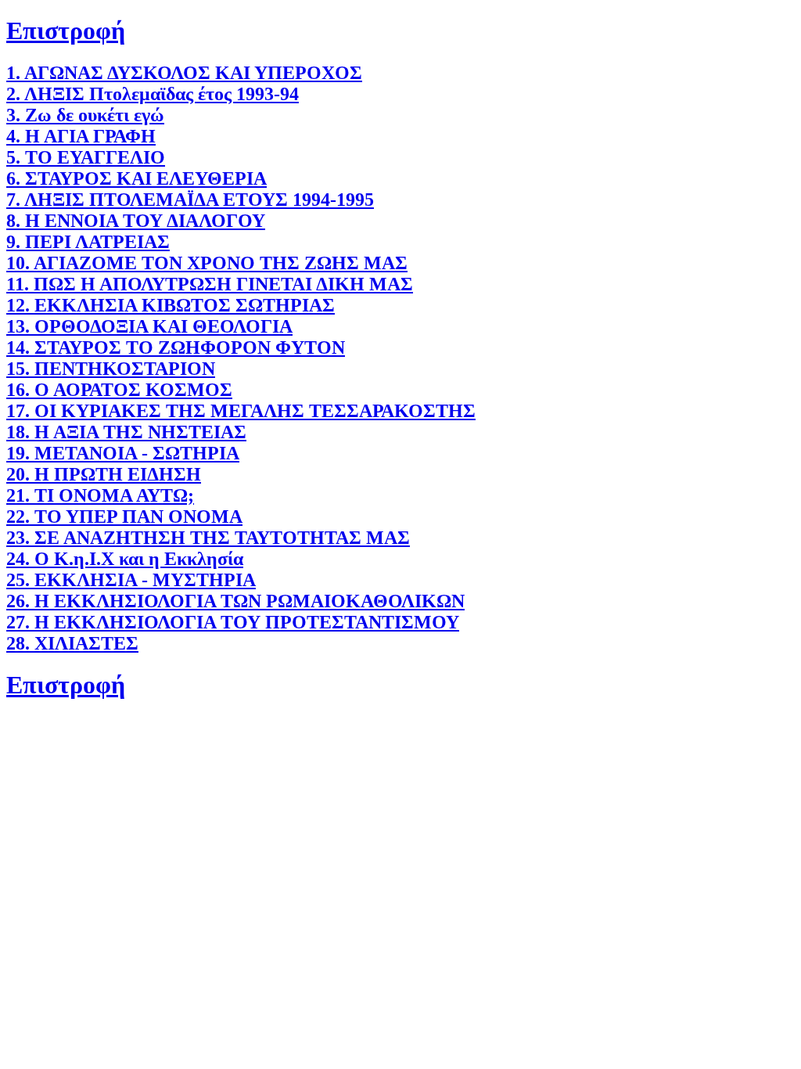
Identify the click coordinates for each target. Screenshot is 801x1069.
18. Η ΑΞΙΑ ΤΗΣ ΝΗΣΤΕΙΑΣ (126, 432)
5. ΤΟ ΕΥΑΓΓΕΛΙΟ (85, 157)
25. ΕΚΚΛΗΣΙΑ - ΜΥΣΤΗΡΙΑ (131, 580)
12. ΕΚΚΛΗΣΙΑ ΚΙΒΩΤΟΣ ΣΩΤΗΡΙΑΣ (170, 305)
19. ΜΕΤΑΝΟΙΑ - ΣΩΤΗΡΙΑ (122, 453)
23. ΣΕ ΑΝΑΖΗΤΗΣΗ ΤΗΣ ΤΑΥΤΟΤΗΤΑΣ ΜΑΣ (208, 537)
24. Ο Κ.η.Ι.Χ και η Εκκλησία (124, 559)
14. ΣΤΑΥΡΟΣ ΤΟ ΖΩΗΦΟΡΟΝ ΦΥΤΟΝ (175, 347)
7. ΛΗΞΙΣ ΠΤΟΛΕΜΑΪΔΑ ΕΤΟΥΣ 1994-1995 (190, 199)
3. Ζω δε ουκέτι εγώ (85, 115)
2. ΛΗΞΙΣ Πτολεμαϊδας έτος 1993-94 (152, 94)
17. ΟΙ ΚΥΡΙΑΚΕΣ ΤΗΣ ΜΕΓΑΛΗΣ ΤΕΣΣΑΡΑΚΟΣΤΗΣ (241, 411)
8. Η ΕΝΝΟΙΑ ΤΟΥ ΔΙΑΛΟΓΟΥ (135, 221)
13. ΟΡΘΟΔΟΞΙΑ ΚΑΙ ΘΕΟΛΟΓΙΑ (149, 326)
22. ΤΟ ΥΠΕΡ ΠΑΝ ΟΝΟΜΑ (124, 516)
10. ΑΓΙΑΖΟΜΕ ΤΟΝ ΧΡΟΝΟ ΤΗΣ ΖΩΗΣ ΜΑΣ (207, 263)
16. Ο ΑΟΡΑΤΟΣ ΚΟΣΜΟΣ (119, 390)
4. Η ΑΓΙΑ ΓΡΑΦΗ (81, 136)
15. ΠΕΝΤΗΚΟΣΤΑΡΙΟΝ (110, 368)
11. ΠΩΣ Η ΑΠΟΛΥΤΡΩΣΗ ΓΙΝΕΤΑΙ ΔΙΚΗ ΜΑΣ (209, 284)
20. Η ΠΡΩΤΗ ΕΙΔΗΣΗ (103, 474)
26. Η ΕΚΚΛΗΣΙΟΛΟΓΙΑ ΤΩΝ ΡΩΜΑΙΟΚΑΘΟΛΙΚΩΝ (235, 601)
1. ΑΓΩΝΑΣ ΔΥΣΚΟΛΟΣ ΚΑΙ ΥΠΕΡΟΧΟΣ (184, 73)
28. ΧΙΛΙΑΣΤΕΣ (72, 643)
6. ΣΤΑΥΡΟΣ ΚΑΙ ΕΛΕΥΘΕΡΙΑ (136, 178)
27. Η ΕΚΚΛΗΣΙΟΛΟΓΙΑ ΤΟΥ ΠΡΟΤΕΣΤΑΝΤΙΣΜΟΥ (232, 622)
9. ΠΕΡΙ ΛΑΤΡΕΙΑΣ (88, 242)
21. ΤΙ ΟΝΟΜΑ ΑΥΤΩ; (100, 495)
